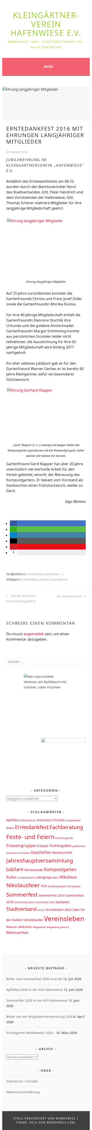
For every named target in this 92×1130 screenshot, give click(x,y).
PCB (44, 886)
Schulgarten (74, 886)
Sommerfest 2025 (44, 902)
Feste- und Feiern (30, 837)
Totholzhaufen (33, 920)
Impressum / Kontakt (22, 1081)
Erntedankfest (35, 574)
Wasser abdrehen (19, 927)
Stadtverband (21, 909)
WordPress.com (61, 1122)
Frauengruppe (21, 845)
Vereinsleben (52, 574)
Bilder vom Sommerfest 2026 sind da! (34, 979)
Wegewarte (39, 927)
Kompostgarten (58, 579)
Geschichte (41, 852)
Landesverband (26, 877)
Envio (10, 828)
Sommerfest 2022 (24, 902)
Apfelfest (12, 820)
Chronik (58, 820)
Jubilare (43, 579)
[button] (13, 523)
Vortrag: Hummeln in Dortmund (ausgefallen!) (21, 598)
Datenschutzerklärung (23, 1092)
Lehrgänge (43, 877)
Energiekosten (73, 820)
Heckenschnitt (62, 852)
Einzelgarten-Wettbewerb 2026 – (30, 1033)
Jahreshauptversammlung (39, 860)
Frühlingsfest (60, 845)
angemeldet (33, 633)
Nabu (55, 877)
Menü (48, 66)
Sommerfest (22, 894)
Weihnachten (17, 932)
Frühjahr (42, 846)
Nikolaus (68, 877)
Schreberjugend (57, 886)
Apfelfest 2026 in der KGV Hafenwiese (34, 990)
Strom (41, 909)
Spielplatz (62, 902)
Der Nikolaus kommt (69, 596)
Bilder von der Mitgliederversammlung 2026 (39, 1016)
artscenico (44, 820)
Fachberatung (66, 827)
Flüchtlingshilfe (64, 838)
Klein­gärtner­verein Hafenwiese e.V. (46, 24)
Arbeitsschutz (28, 820)
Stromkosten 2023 (58, 909)
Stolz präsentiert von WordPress (44, 1118)
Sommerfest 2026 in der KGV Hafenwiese (36, 1000)
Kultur (11, 877)
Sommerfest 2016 (52, 895)
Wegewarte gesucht (57, 927)
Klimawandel (33, 870)
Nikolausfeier (23, 885)
